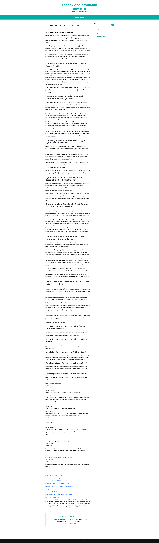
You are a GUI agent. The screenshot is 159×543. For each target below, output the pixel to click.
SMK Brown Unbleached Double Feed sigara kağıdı (56, 491)
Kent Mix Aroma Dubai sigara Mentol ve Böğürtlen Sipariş (60, 520)
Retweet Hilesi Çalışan (101, 32)
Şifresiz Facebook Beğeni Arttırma (104, 35)
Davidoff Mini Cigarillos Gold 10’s (52, 497)
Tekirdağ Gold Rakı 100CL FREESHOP (53, 480)
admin (48, 29)
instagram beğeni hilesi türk (102, 29)
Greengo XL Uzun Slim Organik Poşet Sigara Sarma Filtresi (58, 494)
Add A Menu (79, 17)
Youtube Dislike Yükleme (101, 36)
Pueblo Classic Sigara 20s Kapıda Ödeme (76, 520)
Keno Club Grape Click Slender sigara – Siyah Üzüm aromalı (59, 486)
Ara (95, 23)
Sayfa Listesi (98, 33)
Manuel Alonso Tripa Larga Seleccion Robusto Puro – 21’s (58, 483)
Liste (97, 30)
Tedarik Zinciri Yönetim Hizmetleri (79, 7)
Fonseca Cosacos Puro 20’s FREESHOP (54, 475)
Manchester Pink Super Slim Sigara (53, 478)
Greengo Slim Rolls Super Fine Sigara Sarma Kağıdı (56, 489)
